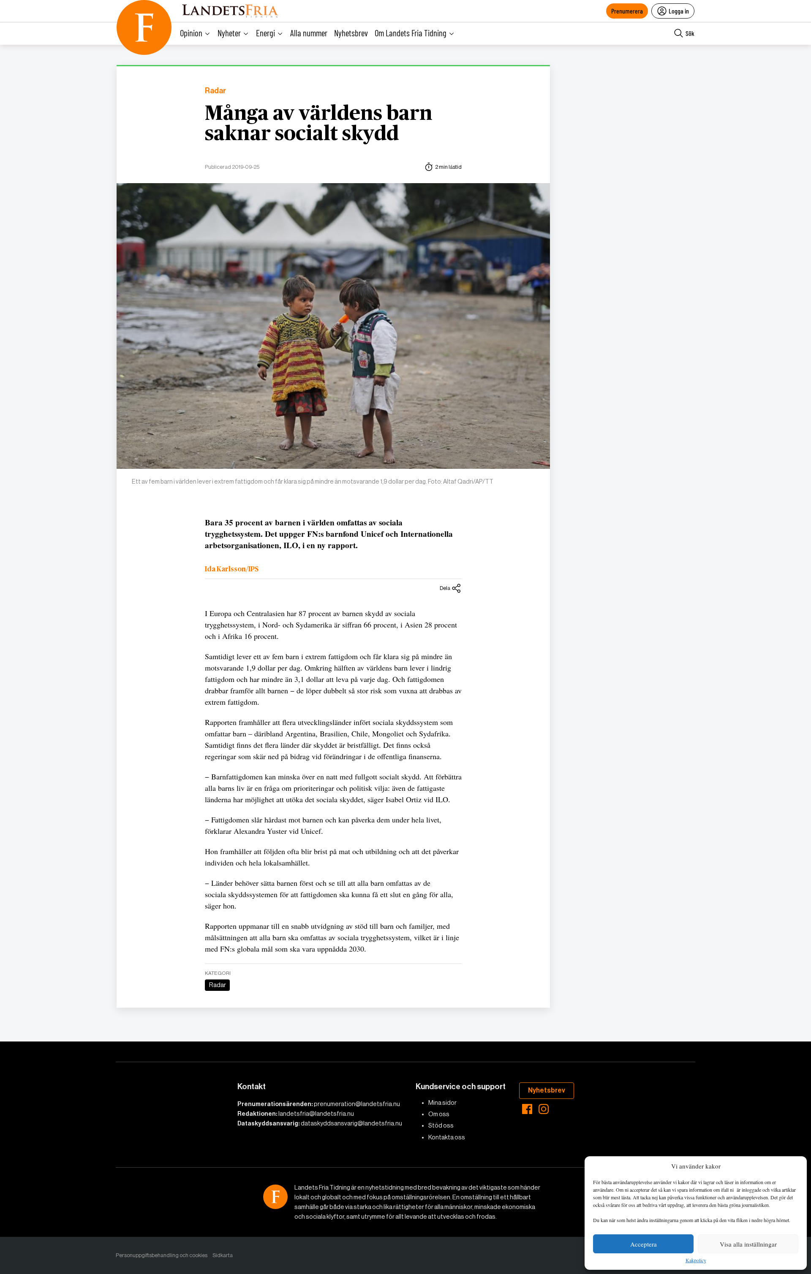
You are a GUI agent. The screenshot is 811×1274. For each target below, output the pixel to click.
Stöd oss (441, 1125)
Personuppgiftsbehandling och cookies (161, 1255)
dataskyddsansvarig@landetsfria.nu (351, 1123)
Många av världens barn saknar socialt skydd (319, 124)
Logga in (679, 11)
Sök (690, 33)
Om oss (438, 1114)
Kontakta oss (446, 1137)
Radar (215, 91)
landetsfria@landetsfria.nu (316, 1113)
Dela (445, 588)
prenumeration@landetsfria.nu (357, 1104)
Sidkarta (222, 1255)
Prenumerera (627, 11)
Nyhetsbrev (351, 32)
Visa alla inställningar (748, 1244)
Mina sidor (442, 1102)
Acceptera (643, 1244)
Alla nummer (308, 32)
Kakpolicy (696, 1260)
